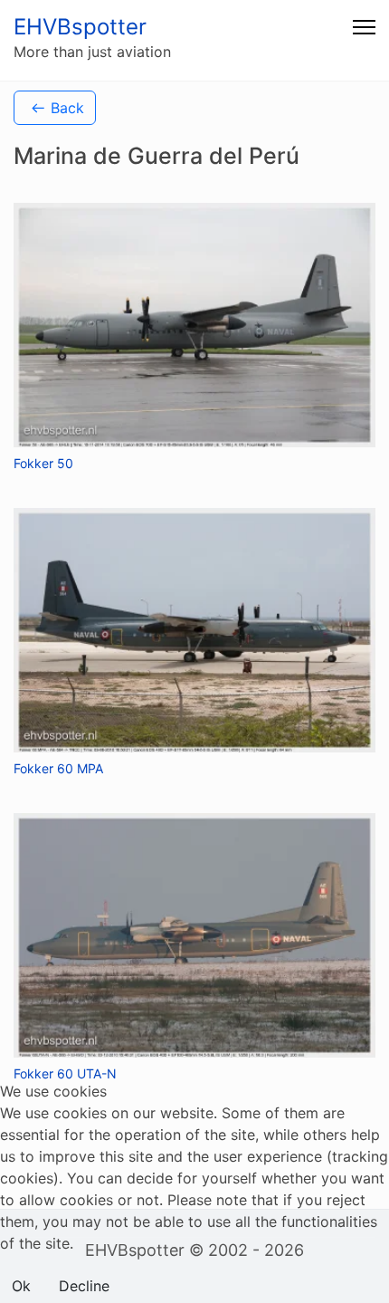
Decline (84, 1286)
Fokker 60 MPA (58, 768)
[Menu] (364, 27)
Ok (21, 1286)
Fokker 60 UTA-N (65, 1073)
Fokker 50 (43, 463)
